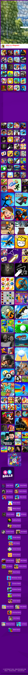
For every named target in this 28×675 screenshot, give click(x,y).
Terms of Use (21, 670)
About (5, 670)
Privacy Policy (12, 670)
